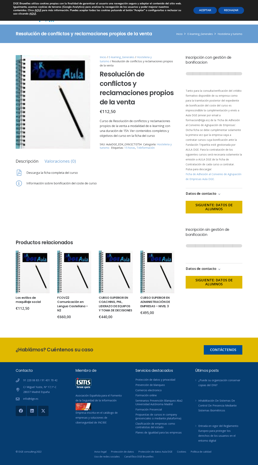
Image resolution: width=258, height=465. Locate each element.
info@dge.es (30, 398)
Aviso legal (100, 451)
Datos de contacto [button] (201, 193)
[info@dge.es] (19, 399)
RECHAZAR (231, 10)
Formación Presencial (148, 409)
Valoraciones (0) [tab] (60, 161)
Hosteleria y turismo (230, 34)
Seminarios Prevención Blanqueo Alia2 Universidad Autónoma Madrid (158, 402)
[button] (84, 61)
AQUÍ (38, 10)
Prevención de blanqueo (150, 385)
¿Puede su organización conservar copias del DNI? (219, 382)
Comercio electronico (148, 390)
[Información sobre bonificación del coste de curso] (21, 183)
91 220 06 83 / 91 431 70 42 (40, 380)
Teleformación (146, 147)
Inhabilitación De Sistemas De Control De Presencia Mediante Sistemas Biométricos (217, 405)
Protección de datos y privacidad (155, 379)
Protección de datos (122, 451)
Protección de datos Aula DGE (155, 451)
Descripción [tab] (27, 161)
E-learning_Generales (200, 34)
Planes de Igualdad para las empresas (158, 432)
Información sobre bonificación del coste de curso (61, 183)
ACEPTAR (205, 10)
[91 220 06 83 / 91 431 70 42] (19, 380)
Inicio (179, 34)
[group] (214, 77)
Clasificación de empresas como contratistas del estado (155, 425)
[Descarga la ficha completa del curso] (21, 173)
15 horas (129, 147)
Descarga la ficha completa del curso (52, 173)
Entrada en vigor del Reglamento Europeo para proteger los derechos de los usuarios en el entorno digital (218, 433)
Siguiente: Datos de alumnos (214, 207)
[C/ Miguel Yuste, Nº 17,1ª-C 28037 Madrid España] (19, 389)
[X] (43, 411)
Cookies (181, 451)
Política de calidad (201, 451)
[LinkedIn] (32, 411)
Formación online (146, 395)
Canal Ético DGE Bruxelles (139, 456)
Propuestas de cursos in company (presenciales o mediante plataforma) (158, 416)
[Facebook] (21, 411)
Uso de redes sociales (107, 456)
